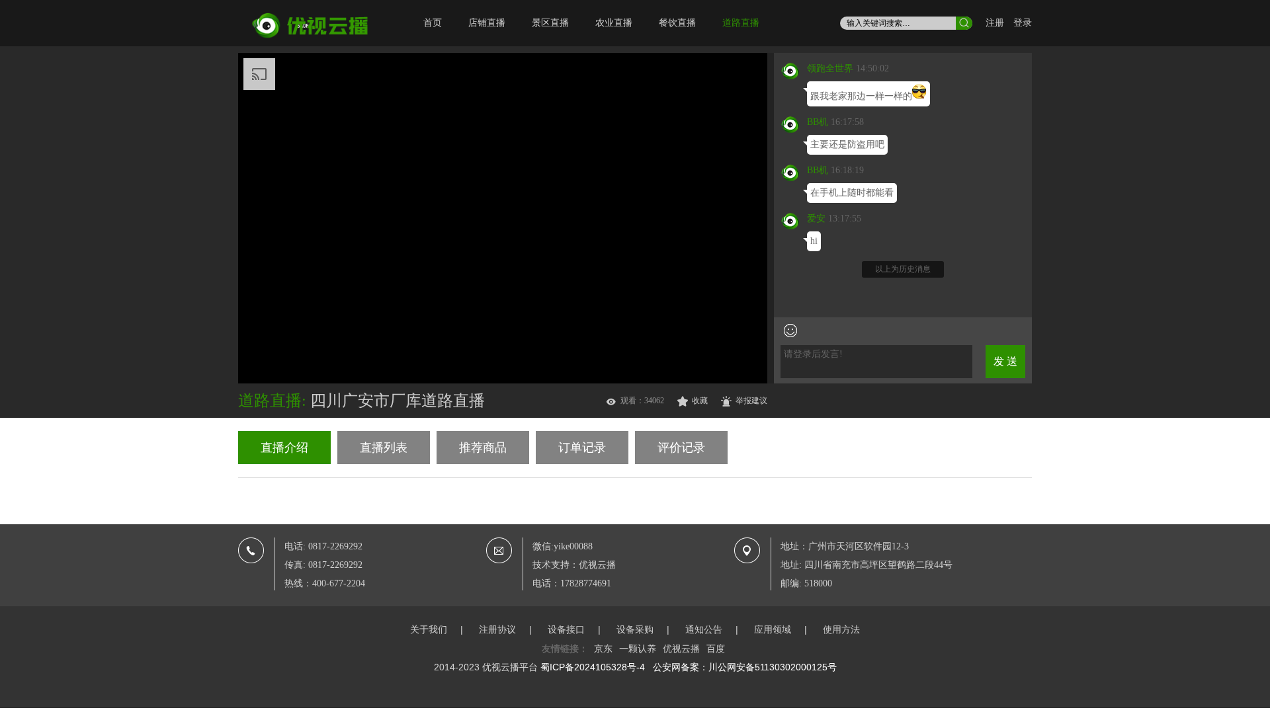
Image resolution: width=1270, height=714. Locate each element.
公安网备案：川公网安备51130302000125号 (745, 667)
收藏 (700, 400)
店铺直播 (486, 23)
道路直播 (740, 23)
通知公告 (703, 629)
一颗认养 (637, 648)
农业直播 (613, 23)
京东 (603, 648)
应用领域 (772, 629)
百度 (715, 648)
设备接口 (566, 629)
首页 (432, 23)
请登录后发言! (813, 354)
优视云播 (681, 648)
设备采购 (635, 629)
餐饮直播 (677, 23)
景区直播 (550, 23)
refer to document (548, 70)
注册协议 (497, 629)
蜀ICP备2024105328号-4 (592, 667)
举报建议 (751, 400)
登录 (1022, 23)
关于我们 (428, 629)
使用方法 (841, 629)
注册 (995, 23)
